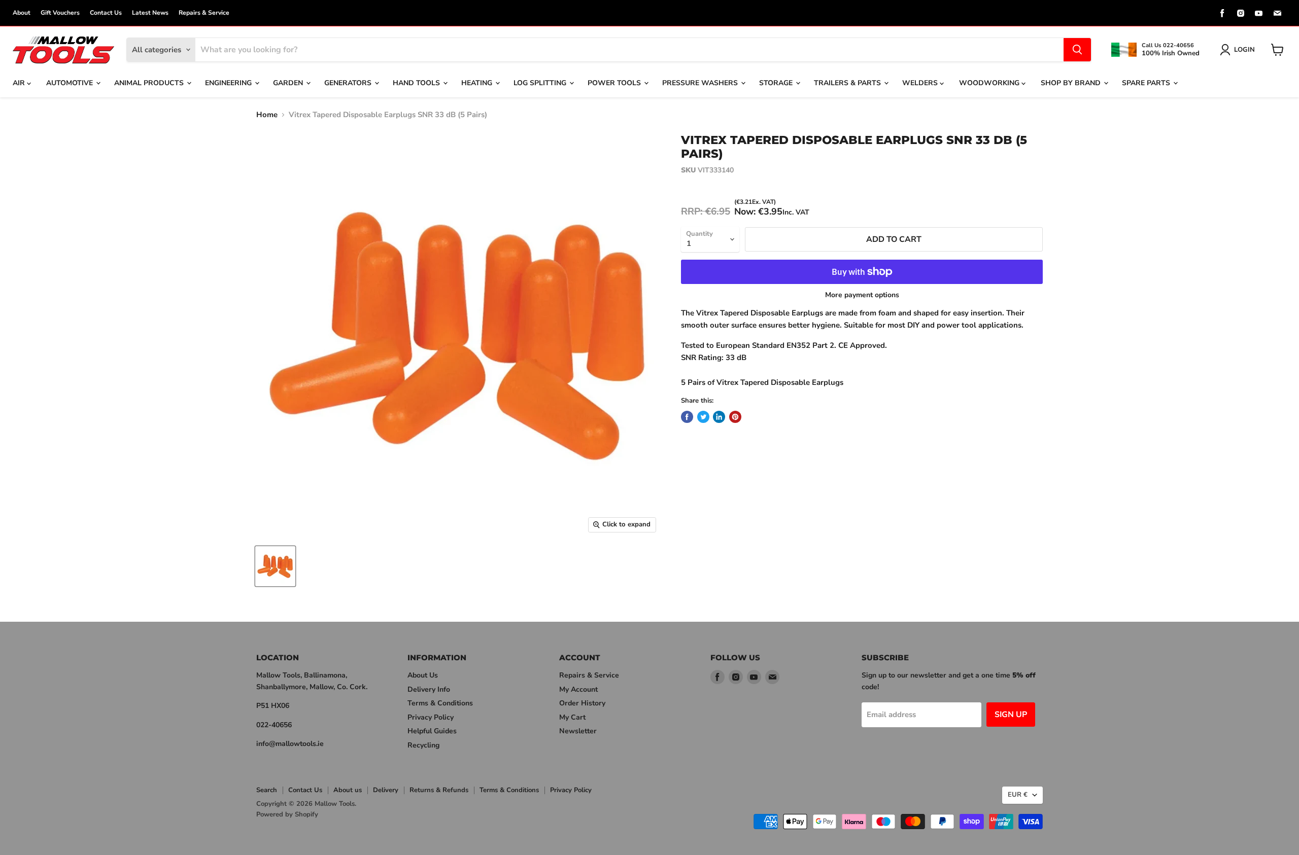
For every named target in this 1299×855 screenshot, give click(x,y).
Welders (921, 83)
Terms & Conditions (440, 703)
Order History (582, 703)
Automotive (70, 83)
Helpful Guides (432, 731)
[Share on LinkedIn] (719, 417)
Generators (348, 83)
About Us (422, 675)
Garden (289, 83)
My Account (578, 689)
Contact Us (106, 12)
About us (347, 790)
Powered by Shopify (287, 814)
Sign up (1011, 714)
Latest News (150, 12)
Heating (477, 83)
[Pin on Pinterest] (735, 417)
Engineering (229, 83)
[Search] (1077, 49)
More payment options (862, 295)
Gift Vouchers (60, 12)
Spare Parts (1147, 83)
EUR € (1018, 794)
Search (266, 790)
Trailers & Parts (848, 83)
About (21, 12)
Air (20, 83)
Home (267, 115)
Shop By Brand (1072, 83)
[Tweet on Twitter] (703, 417)
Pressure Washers (701, 83)
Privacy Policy (430, 717)
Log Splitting (541, 83)
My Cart (572, 717)
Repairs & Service (204, 12)
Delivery (385, 790)
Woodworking (990, 83)
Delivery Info (428, 689)
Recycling (423, 745)
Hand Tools (417, 83)
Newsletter (578, 731)
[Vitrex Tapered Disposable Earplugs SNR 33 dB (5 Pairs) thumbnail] (275, 566)
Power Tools (615, 83)
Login (1244, 49)
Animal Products (150, 83)
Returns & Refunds (438, 790)
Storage (777, 83)
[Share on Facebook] (687, 417)
